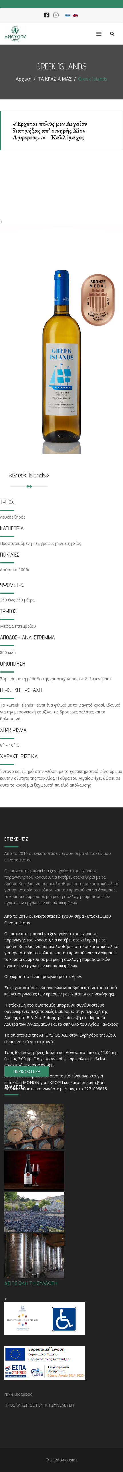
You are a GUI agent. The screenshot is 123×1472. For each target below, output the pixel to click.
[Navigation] (98, 34)
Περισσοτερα (26, 1071)
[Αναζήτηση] (112, 34)
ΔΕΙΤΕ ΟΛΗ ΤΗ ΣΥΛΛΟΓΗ (30, 1283)
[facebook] (46, 15)
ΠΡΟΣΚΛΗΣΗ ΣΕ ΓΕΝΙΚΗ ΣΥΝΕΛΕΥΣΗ (39, 1405)
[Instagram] (56, 15)
